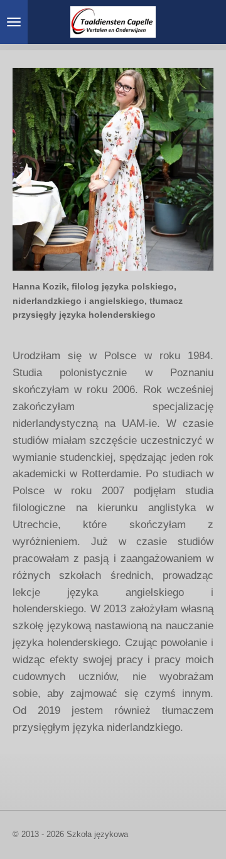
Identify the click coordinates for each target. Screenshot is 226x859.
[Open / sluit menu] (14, 22)
